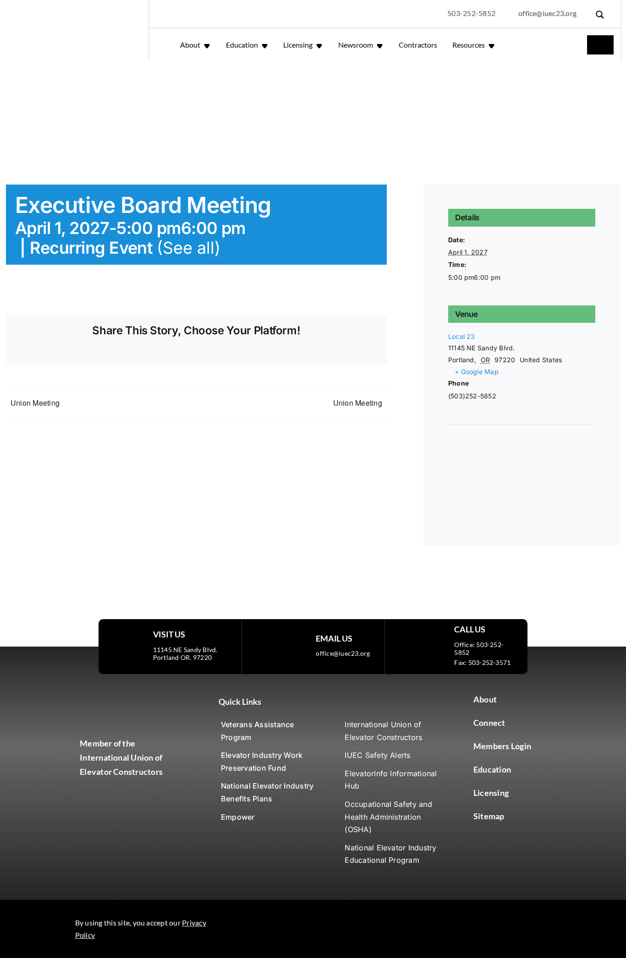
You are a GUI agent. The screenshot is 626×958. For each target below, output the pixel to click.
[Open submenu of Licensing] (320, 45)
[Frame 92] (345, 925)
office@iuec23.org (343, 653)
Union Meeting (35, 402)
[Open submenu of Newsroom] (380, 45)
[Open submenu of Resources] (492, 45)
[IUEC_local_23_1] (129, 696)
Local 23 (461, 336)
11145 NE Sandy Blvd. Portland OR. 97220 (185, 653)
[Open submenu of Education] (265, 45)
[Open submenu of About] (208, 45)
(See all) (188, 248)
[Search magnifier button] (599, 14)
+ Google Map (477, 372)
